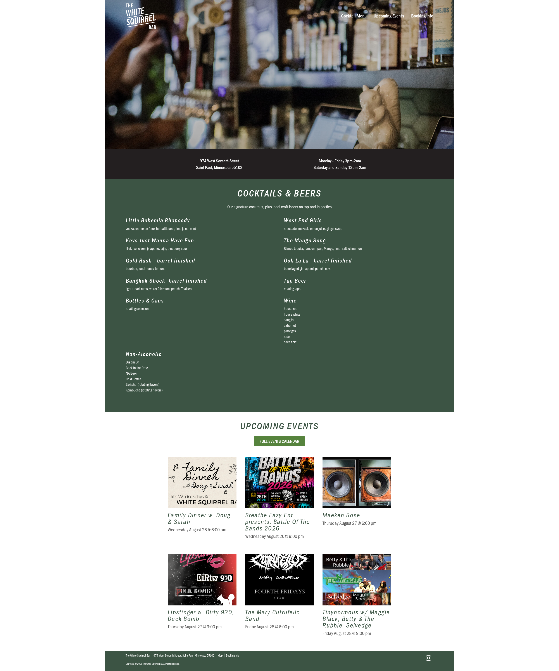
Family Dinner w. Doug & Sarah (202, 501)
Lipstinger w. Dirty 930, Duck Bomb (202, 598)
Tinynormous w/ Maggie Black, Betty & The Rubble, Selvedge (357, 598)
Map (220, 655)
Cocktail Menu (354, 15)
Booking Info (422, 15)
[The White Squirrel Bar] (213, 16)
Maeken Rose (357, 501)
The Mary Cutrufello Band (279, 598)
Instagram (428, 658)
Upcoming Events (389, 15)
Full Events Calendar (279, 441)
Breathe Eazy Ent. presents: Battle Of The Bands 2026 (279, 501)
